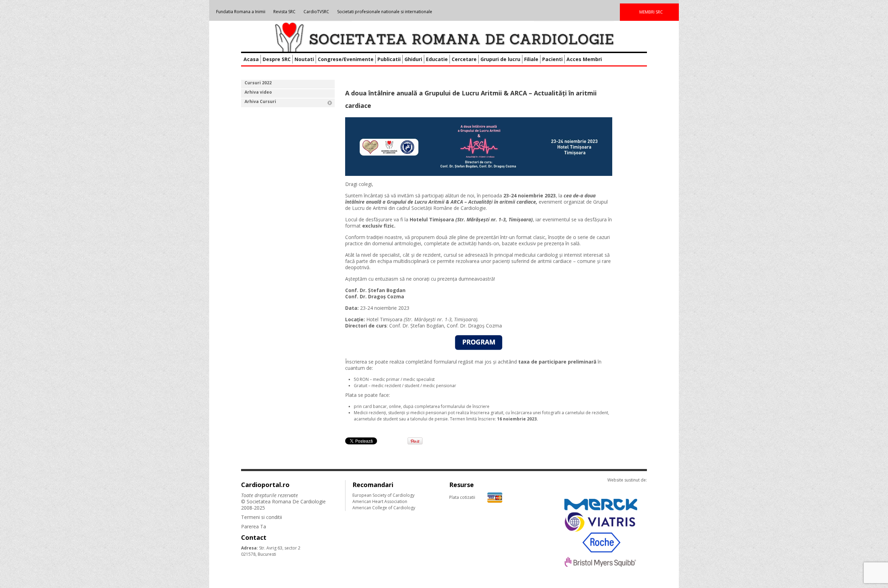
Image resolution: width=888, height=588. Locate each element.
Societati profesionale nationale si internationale (384, 12)
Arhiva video (258, 92)
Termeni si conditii (261, 517)
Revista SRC (284, 12)
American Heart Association (379, 501)
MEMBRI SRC (651, 12)
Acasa (251, 59)
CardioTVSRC (316, 12)
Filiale (531, 59)
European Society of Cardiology (383, 495)
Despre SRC (277, 59)
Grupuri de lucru (500, 59)
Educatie (437, 59)
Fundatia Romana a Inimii (240, 12)
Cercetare (464, 59)
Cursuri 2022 (258, 83)
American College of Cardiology (383, 508)
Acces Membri (584, 59)
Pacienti (552, 59)
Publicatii (389, 59)
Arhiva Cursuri (260, 101)
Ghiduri (413, 59)
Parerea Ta (253, 526)
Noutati (304, 59)
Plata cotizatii (462, 497)
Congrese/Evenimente (346, 59)
